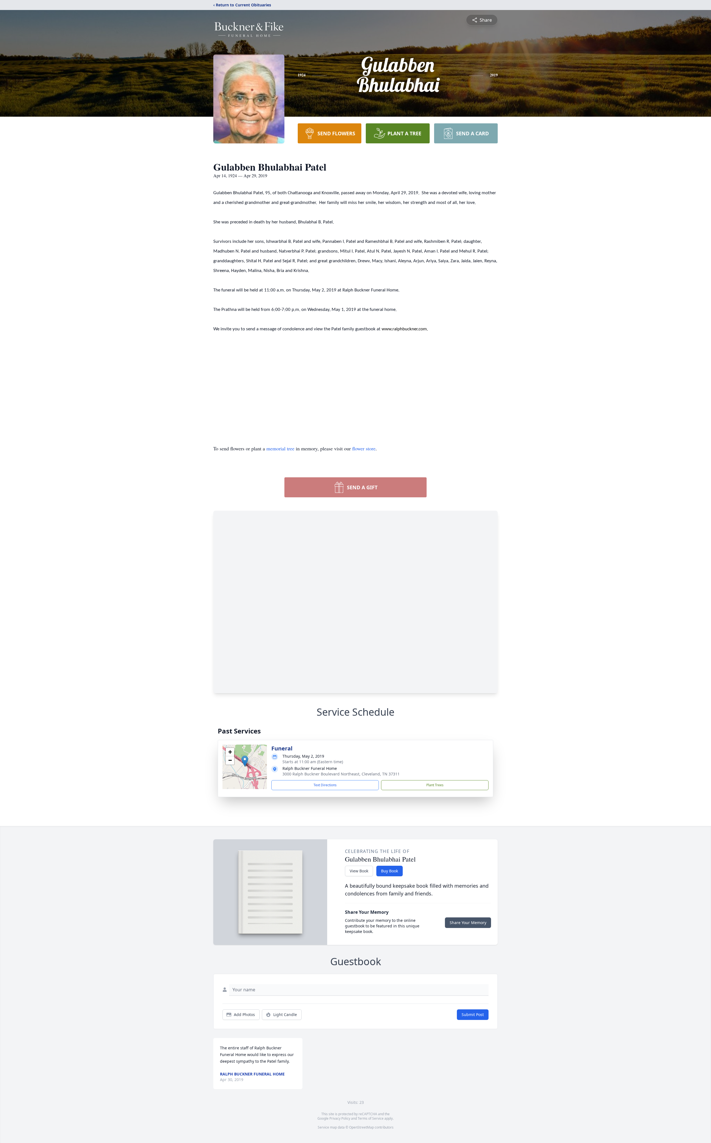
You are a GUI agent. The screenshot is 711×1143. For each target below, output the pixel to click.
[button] (244, 761)
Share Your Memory (468, 922)
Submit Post (473, 1014)
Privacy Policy (339, 1118)
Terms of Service (371, 1118)
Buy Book (389, 871)
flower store (363, 448)
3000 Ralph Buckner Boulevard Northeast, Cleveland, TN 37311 (341, 774)
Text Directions (325, 785)
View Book (359, 871)
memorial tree (280, 448)
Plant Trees (435, 785)
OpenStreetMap (361, 1127)
